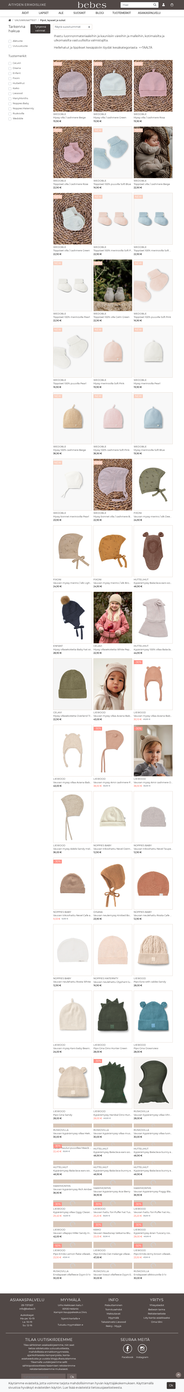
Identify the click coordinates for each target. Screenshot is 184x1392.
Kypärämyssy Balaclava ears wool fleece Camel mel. (72, 1170)
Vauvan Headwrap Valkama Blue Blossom (112, 1233)
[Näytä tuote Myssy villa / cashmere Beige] (72, 86)
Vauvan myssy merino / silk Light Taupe (72, 583)
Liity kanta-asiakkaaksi (157, 1317)
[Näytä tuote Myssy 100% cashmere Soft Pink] (113, 418)
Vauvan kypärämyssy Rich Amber (72, 1189)
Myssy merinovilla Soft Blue (149, 450)
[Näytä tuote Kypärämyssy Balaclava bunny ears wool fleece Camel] (153, 1144)
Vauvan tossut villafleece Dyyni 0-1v (112, 1274)
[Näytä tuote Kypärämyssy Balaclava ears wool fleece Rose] (113, 1144)
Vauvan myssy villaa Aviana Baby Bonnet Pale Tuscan (153, 716)
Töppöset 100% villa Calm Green (111, 317)
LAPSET (44, 13)
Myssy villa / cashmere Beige (69, 117)
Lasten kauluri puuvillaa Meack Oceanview (72, 1148)
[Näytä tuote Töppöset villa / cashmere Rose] (72, 152)
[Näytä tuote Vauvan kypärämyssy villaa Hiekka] (72, 1125)
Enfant (17, 73)
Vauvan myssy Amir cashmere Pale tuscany (112, 782)
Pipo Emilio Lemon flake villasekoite (72, 1254)
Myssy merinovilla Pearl (147, 383)
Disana (17, 68)
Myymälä (113, 1317)
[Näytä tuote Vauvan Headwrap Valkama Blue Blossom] (113, 1224)
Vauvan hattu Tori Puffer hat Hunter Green (153, 1212)
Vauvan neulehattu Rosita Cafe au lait (153, 915)
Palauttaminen (113, 1305)
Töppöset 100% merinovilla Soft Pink (112, 250)
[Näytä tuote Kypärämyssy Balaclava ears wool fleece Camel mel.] (72, 1163)
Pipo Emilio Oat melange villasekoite (112, 1254)
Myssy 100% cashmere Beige (69, 450)
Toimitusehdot (113, 1309)
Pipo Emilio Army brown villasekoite (153, 1254)
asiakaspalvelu (149, 13)
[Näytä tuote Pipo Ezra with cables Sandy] (153, 950)
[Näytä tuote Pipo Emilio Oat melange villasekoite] (113, 1245)
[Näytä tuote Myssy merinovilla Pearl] (153, 351)
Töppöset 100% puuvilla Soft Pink (152, 317)
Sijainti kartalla (70, 1318)
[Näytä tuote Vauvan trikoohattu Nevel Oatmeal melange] (113, 817)
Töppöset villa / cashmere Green (71, 250)
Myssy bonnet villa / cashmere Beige (112, 516)
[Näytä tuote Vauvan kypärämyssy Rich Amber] (72, 1181)
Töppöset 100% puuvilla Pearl (69, 383)
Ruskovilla (18, 113)
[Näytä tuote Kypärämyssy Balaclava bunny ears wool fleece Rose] (153, 1163)
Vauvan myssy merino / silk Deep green (153, 516)
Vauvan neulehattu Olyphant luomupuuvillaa (112, 982)
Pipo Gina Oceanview (146, 1048)
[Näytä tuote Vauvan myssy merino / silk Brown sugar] (113, 551)
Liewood (18, 93)
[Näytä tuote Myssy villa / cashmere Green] (113, 86)
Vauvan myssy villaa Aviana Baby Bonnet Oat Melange (112, 716)
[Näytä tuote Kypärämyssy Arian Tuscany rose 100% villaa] (153, 1224)
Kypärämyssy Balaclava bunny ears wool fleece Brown (112, 1170)
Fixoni (16, 78)
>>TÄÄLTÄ (145, 47)
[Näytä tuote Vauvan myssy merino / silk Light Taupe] (72, 551)
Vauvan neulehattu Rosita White (72, 981)
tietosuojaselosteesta (106, 1387)
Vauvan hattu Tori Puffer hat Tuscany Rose (112, 1212)
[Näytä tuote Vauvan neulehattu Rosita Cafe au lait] (153, 883)
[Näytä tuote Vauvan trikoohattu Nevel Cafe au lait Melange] (72, 883)
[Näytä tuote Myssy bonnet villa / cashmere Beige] (113, 484)
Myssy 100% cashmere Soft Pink (111, 450)
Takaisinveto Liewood (113, 1322)
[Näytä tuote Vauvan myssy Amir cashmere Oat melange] (153, 750)
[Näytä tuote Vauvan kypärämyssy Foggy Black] (153, 1182)
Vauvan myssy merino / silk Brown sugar (112, 583)
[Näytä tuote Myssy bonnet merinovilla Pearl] (72, 484)
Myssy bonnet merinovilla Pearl (71, 516)
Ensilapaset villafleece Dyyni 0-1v (72, 1274)
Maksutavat (113, 1313)
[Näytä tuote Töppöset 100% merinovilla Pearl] (72, 285)
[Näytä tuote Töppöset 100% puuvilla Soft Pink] (153, 285)
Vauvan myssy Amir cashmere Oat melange (153, 782)
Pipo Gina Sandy (62, 1115)
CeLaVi (17, 63)
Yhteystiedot (157, 1305)
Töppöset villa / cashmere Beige (152, 184)
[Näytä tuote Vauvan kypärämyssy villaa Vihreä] (153, 1083)
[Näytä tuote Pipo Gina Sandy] (72, 1083)
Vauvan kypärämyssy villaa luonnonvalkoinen (153, 1133)
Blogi (100, 13)
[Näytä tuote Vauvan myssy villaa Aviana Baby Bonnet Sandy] (72, 750)
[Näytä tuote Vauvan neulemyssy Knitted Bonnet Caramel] (113, 883)
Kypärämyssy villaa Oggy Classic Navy (72, 1212)
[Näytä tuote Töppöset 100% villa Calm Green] (113, 285)
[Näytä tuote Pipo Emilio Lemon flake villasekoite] (72, 1245)
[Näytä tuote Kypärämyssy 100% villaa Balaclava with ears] (153, 617)
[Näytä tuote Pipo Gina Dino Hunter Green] (113, 1016)
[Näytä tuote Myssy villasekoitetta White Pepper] (113, 617)
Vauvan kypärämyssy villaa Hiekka (72, 1133)
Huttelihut (19, 83)
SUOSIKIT (79, 13)
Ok (171, 1385)
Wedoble (18, 118)
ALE (61, 13)
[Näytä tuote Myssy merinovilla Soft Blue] (153, 418)
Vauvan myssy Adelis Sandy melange (72, 848)
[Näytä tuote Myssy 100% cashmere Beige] (72, 418)
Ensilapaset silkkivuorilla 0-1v (150, 1274)
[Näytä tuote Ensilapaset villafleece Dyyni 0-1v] (72, 1266)
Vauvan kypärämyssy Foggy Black (153, 1191)
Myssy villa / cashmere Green (109, 117)
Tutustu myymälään (70, 1324)
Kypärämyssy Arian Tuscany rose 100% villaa (153, 1233)
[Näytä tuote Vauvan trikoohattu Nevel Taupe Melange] (153, 817)
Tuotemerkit (121, 13)
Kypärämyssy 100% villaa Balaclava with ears (153, 649)
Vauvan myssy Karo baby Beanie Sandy (72, 1048)
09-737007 (27, 1305)
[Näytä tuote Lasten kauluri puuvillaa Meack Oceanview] (72, 1144)
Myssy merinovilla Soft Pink (108, 383)
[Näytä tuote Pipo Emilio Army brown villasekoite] (153, 1245)
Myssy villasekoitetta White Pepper (112, 649)
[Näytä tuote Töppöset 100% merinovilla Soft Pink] (113, 218)
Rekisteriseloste (157, 1313)
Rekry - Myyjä (113, 1326)
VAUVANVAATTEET (25, 20)
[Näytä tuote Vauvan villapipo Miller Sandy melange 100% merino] (72, 1224)
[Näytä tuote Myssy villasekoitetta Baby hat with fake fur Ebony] (72, 617)
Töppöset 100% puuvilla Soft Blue (112, 184)
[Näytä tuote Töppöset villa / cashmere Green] (72, 218)
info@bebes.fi (27, 1308)
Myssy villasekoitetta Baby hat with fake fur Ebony (72, 649)
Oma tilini (156, 1322)
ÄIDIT (25, 13)
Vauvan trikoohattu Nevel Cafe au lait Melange (72, 915)
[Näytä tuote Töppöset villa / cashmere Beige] (153, 152)
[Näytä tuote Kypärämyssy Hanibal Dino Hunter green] (113, 1083)
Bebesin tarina (156, 1309)
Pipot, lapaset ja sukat (52, 20)
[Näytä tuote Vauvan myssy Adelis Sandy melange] (72, 817)
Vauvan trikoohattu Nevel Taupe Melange (153, 848)
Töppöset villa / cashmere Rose (70, 184)
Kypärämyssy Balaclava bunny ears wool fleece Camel (153, 1152)
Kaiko (16, 88)
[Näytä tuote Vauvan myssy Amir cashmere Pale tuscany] (113, 750)
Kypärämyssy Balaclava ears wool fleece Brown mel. (153, 583)
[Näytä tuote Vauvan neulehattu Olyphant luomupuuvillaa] (113, 950)
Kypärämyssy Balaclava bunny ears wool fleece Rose (153, 1170)
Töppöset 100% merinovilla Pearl (71, 317)
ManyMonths (20, 98)
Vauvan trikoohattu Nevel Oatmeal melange (112, 848)
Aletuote (18, 41)
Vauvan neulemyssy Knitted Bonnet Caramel (112, 915)
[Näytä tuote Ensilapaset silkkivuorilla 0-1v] (153, 1266)
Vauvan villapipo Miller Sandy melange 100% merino (72, 1233)
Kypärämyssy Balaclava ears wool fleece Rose (112, 1152)
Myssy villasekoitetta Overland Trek (72, 716)
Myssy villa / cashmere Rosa (149, 117)
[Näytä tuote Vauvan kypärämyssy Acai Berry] (113, 1182)
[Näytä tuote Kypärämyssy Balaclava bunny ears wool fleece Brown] (113, 1163)
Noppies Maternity (23, 108)
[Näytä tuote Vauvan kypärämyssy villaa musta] (113, 1125)
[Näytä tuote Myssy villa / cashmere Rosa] (153, 86)
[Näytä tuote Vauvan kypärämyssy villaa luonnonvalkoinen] (153, 1125)
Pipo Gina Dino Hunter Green (110, 1048)
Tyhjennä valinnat (40, 28)
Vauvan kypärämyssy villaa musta (112, 1133)
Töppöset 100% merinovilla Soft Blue (153, 250)
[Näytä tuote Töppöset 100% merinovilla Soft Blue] (153, 218)
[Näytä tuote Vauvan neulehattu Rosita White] (72, 950)
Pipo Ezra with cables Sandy (150, 981)
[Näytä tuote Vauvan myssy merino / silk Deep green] (153, 484)
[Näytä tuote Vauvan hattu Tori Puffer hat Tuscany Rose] (113, 1203)
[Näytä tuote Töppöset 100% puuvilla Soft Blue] (113, 152)
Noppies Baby (21, 103)
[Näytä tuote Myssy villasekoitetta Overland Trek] (72, 684)
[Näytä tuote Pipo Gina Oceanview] (153, 1016)
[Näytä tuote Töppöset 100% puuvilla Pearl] (72, 351)
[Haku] (155, 5)
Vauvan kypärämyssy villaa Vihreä (153, 1115)
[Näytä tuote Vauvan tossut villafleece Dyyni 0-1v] (113, 1266)
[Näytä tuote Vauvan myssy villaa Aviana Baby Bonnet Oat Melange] (113, 684)
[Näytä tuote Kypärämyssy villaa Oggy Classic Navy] (72, 1203)
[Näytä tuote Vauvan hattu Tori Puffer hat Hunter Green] (153, 1203)
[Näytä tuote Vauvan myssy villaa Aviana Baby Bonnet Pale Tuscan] (153, 684)
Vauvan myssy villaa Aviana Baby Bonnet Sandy (72, 782)
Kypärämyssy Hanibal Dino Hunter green (112, 1115)
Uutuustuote (20, 46)
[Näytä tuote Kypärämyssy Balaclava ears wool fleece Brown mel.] (153, 551)
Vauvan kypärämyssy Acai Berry (111, 1191)
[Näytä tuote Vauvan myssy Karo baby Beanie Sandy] (72, 1016)
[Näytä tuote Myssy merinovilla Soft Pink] (113, 351)
